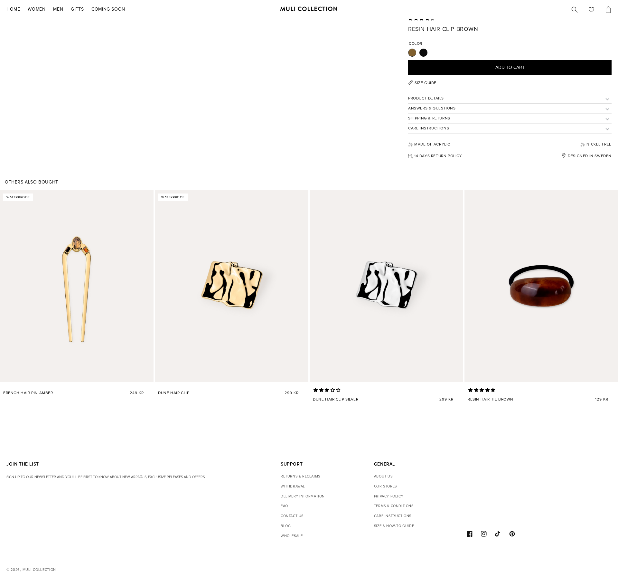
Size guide (425, 82)
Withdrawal (293, 486)
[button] (328, 390)
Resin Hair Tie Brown (490, 399)
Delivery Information (303, 496)
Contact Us (292, 516)
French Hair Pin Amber (28, 393)
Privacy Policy (388, 496)
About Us (383, 476)
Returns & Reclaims (300, 476)
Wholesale (292, 536)
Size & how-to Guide (394, 526)
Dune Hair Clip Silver (336, 399)
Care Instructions (392, 516)
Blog (286, 526)
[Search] (574, 10)
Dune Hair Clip (173, 393)
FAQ (284, 506)
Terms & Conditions (394, 506)
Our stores (385, 486)
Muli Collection (39, 570)
